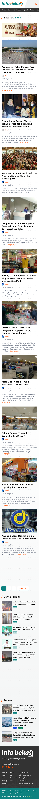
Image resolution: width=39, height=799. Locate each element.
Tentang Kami (23, 772)
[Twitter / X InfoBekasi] (12, 767)
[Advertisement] (19, 572)
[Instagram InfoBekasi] (3, 767)
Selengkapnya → (7, 90)
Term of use (23, 781)
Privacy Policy (23, 778)
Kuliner (32, 10)
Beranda (4, 772)
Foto (11, 781)
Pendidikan (13, 778)
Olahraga (17, 10)
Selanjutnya (23, 588)
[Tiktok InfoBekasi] (6, 767)
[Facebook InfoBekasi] (9, 767)
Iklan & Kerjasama (25, 775)
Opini (11, 775)
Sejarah (25, 10)
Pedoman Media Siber (26, 783)
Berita (4, 10)
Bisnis (10, 10)
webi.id (29, 796)
